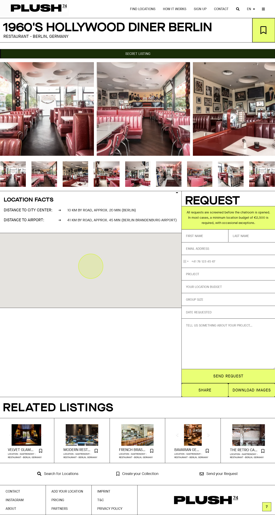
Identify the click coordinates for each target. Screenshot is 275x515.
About (11, 508)
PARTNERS (59, 508)
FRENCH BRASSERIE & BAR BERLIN (133, 450)
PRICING (57, 500)
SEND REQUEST (228, 376)
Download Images (252, 390)
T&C (100, 500)
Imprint (103, 491)
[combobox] (186, 261)
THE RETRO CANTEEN (244, 450)
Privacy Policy (109, 508)
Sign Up (200, 9)
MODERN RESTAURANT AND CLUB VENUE (77, 450)
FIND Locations (142, 9)
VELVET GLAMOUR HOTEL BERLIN (22, 450)
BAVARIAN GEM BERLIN (188, 450)
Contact (221, 9)
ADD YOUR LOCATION (67, 491)
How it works (174, 9)
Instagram (15, 500)
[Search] (237, 9)
